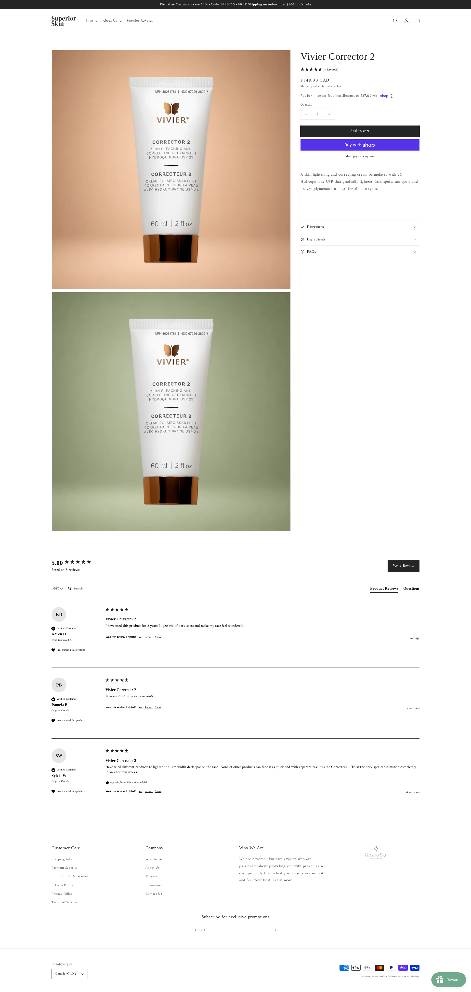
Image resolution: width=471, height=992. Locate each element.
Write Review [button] (403, 565)
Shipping (306, 86)
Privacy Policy (62, 894)
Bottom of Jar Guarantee (70, 876)
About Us (152, 868)
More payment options (360, 157)
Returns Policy (62, 885)
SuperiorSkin (379, 977)
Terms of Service (64, 902)
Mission (151, 876)
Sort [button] (56, 588)
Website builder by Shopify (403, 977)
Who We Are (154, 859)
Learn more (282, 880)
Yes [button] (140, 637)
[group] (77, 563)
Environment (155, 885)
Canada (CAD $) (66, 974)
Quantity (306, 104)
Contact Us (153, 894)
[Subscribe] (274, 930)
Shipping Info (62, 859)
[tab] (384, 589)
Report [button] (149, 637)
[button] (91, 21)
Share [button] (158, 637)
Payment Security (65, 868)
